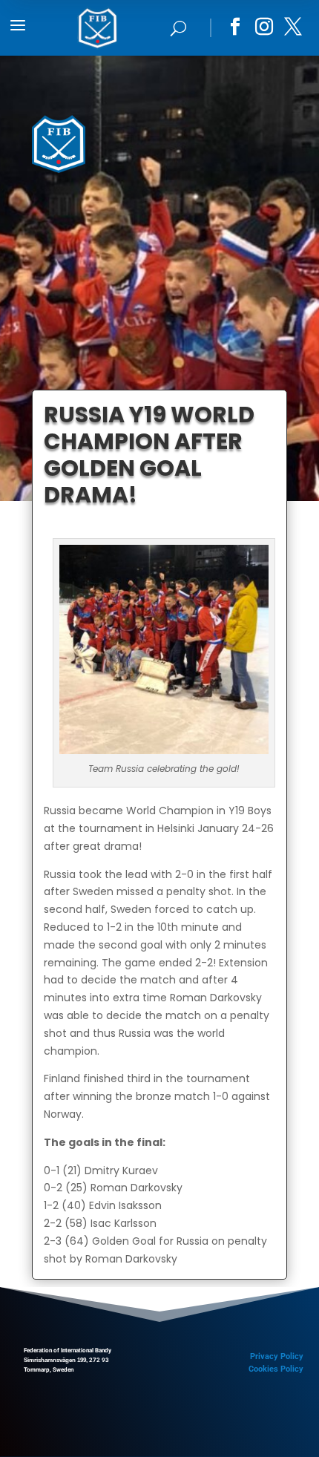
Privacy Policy (276, 1356)
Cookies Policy (276, 1369)
